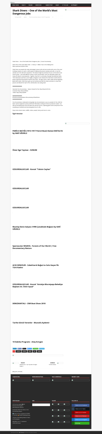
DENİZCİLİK (38, 5)
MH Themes (21, 432)
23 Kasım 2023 (18, 17)
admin (25, 17)
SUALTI (23, 5)
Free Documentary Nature (35, 17)
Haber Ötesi (49, 5)
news (30, 351)
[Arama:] (41, 404)
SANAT (57, 5)
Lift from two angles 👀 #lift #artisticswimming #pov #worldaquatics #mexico (19, 406)
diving (24, 351)
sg (34, 351)
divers (18, 351)
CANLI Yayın (15, 5)
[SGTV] (12, 2)
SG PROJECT (74, 5)
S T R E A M (65, 5)
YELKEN (30, 5)
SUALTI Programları (45, 17)
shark (39, 351)
